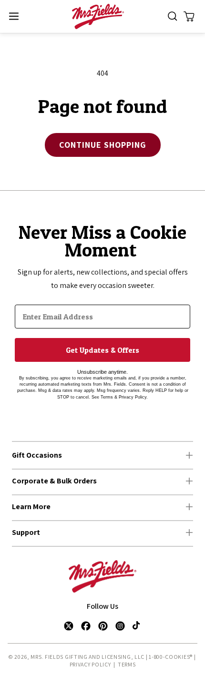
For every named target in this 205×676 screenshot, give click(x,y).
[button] (13, 16)
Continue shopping (102, 144)
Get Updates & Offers (102, 350)
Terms (127, 664)
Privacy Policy (90, 664)
